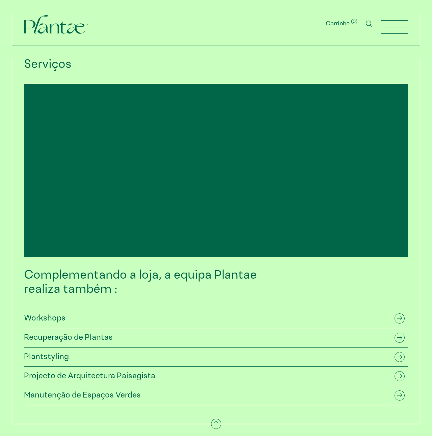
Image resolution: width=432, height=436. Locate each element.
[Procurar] (369, 24)
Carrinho (341, 23)
